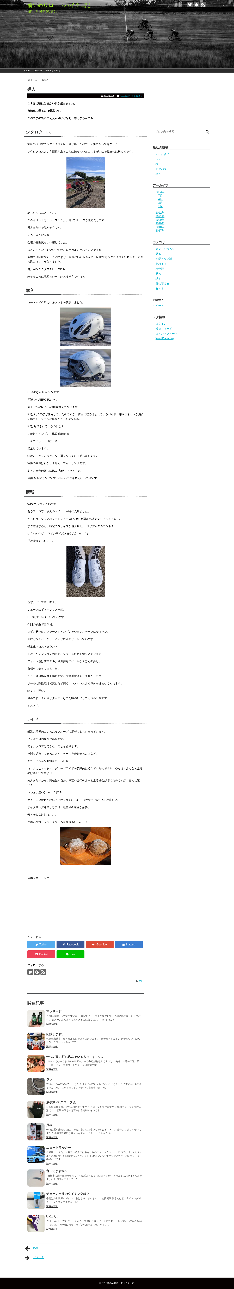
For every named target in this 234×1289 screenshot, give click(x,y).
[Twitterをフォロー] (190, 4)
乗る (158, 253)
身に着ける (136, 96)
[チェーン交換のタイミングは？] (36, 1200)
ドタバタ (38, 1257)
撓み (49, 1125)
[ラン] (36, 1086)
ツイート (158, 305)
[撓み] (36, 1131)
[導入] (129, 944)
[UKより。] (36, 1223)
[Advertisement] (56, 904)
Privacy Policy (52, 70)
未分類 (160, 268)
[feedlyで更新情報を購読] (196, 4)
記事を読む (52, 1023)
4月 (160, 199)
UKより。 (53, 1216)
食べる (160, 288)
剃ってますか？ (57, 1171)
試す (127, 96)
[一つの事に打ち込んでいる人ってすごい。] (36, 1063)
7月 (160, 195)
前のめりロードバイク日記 (58, 5)
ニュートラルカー (58, 1147)
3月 (160, 202)
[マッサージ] (36, 1018)
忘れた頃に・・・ (166, 154)
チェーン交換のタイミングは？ (67, 1193)
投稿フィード (164, 328)
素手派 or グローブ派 (61, 1102)
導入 (158, 173)
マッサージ (54, 1011)
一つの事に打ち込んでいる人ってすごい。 (75, 1056)
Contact (38, 70)
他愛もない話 (164, 258)
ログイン (161, 323)
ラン (49, 1079)
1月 (160, 206)
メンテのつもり (165, 248)
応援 (36, 1248)
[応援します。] (36, 1041)
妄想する (161, 263)
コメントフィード (166, 333)
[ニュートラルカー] (36, 1154)
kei (140, 981)
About (27, 70)
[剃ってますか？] (36, 1178)
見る (122, 96)
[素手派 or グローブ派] (36, 1109)
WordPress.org (165, 338)
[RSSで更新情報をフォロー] (203, 4)
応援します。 (55, 1034)
